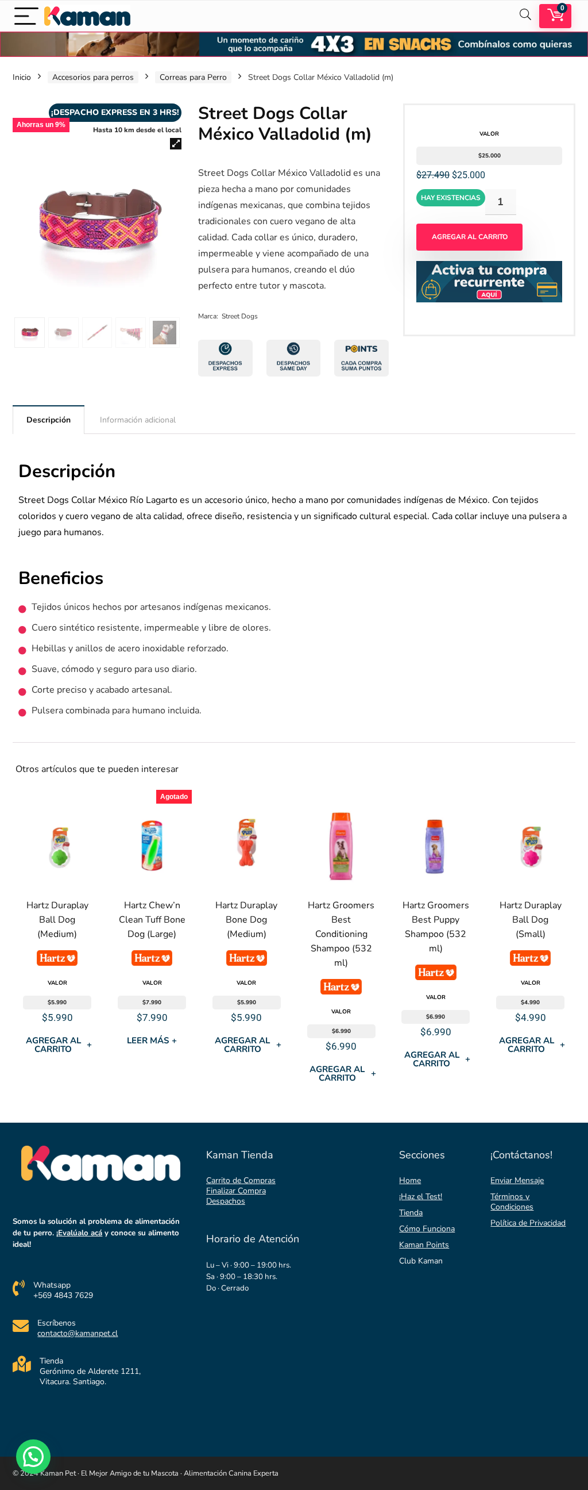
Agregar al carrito (470, 236)
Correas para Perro (193, 77)
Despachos (225, 1201)
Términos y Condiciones (511, 1201)
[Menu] (26, 16)
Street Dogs (240, 316)
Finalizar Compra (236, 1190)
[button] (175, 143)
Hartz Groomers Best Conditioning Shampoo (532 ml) (341, 934)
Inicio (22, 77)
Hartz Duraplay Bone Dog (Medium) (246, 919)
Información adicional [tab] (138, 419)
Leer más (152, 1040)
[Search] (525, 16)
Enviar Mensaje (517, 1180)
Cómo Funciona (427, 1228)
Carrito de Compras (241, 1180)
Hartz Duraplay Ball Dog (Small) (531, 919)
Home (410, 1180)
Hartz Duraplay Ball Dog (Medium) (57, 919)
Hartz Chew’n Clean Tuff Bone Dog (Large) (152, 919)
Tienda (411, 1212)
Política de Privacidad (528, 1223)
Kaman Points (424, 1244)
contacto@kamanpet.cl (77, 1333)
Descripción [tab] (48, 419)
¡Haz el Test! (420, 1196)
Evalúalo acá (80, 1233)
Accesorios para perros (93, 77)
